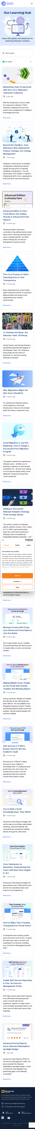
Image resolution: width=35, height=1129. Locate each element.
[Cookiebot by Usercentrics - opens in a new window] (25, 540)
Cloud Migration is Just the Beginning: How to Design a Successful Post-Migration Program (16, 447)
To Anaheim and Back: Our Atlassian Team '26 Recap (15, 334)
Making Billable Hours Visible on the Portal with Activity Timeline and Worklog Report (16, 686)
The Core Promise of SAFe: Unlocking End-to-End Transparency (16, 277)
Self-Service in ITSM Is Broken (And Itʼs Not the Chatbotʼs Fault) (14, 749)
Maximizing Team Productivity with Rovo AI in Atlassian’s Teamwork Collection (17, 90)
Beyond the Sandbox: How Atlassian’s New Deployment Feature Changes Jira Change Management (17, 149)
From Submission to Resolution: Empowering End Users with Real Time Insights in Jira (17, 868)
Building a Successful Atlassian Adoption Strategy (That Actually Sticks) (16, 512)
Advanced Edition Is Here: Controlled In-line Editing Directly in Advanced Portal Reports (16, 215)
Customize (16, 581)
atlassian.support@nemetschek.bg (15, 1103)
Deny (17, 587)
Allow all (17, 575)
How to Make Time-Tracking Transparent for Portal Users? (17, 924)
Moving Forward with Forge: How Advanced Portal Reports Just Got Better (17, 630)
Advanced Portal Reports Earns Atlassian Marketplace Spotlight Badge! (16, 1046)
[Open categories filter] (30, 61)
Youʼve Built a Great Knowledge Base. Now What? (17, 810)
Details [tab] (17, 545)
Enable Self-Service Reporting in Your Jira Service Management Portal (17, 983)
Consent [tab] (6, 545)
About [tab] (29, 545)
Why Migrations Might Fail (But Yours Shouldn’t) (15, 391)
